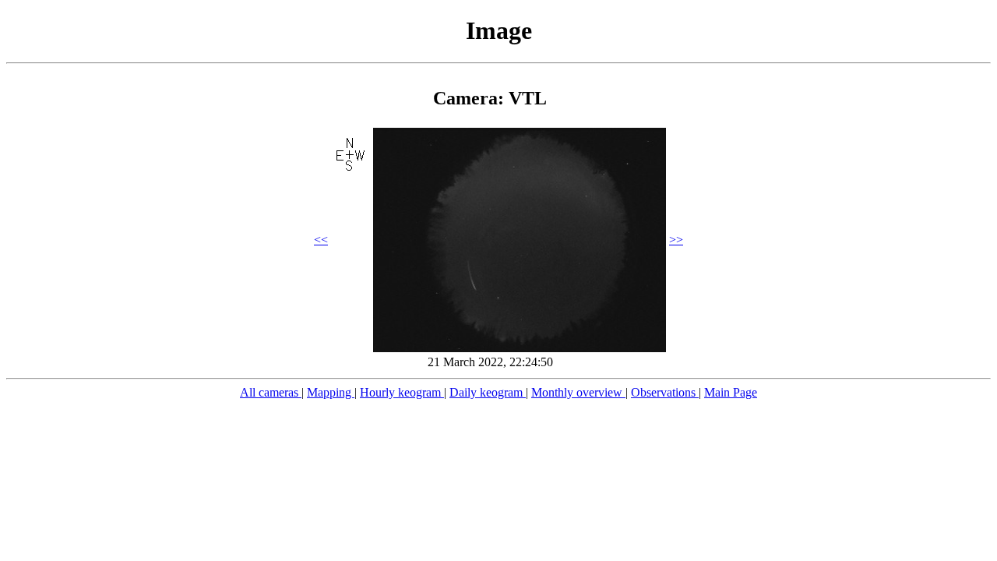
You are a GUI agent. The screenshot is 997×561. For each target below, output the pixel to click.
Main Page (730, 392)
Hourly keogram (402, 392)
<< (321, 239)
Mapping (330, 392)
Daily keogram (487, 392)
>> (676, 239)
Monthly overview (578, 392)
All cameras (270, 392)
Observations (665, 392)
